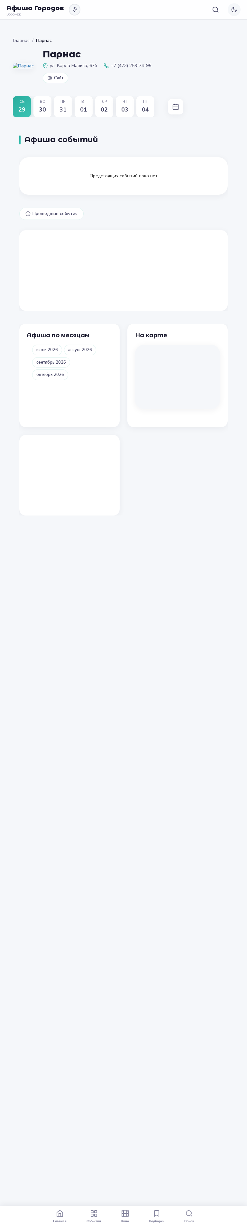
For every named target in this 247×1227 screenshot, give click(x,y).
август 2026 (80, 350)
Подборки (156, 1221)
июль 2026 (47, 350)
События (94, 1221)
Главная (21, 40)
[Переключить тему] (234, 9)
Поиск (189, 1221)
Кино (125, 1221)
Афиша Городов (35, 8)
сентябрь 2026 (51, 362)
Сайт (58, 78)
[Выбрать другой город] (74, 9)
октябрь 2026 (50, 375)
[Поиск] (215, 10)
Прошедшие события (55, 214)
